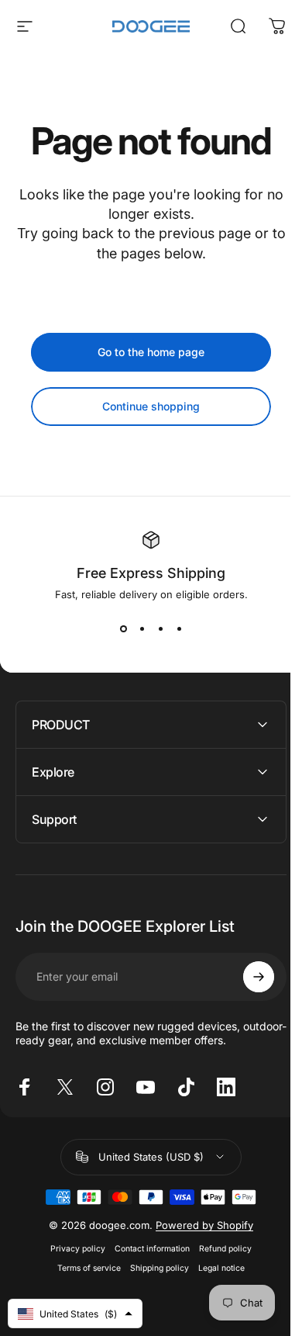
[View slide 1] (123, 628)
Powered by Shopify (199, 1225)
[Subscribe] (247, 976)
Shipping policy (154, 1268)
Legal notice (216, 1268)
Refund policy (220, 1249)
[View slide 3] (160, 628)
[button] (75, 1313)
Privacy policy (72, 1249)
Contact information (146, 1249)
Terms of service (83, 1268)
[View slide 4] (179, 628)
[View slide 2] (141, 628)
